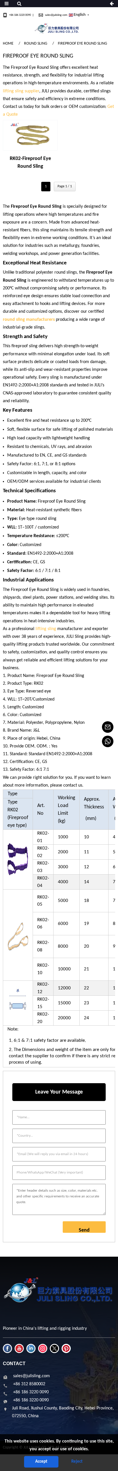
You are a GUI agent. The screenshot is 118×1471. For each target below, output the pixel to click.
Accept (41, 1461)
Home (8, 43)
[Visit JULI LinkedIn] (31, 1348)
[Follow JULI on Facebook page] (7, 1348)
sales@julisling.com (56, 15)
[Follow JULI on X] (54, 1348)
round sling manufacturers (29, 319)
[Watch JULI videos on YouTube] (19, 1348)
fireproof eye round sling (82, 43)
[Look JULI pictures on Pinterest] (66, 1348)
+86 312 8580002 (29, 1384)
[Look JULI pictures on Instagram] (42, 1348)
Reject (76, 1461)
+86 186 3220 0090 (20, 15)
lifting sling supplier (21, 91)
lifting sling (46, 629)
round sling (35, 43)
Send (84, 1230)
